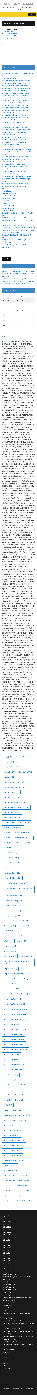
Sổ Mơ (4, 188)
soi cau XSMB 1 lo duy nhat (14, 1095)
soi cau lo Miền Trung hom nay (15, 1004)
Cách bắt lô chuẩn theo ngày (14, 787)
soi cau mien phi (10, 1080)
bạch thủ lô (9, 772)
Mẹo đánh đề (26, 956)
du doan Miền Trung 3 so (13, 827)
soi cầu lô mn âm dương (13, 1145)
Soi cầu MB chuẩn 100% (9, 1339)
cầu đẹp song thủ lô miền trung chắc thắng (15, 183)
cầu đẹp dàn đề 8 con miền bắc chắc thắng (15, 100)
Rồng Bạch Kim (10, 969)
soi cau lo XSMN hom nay (13, 1059)
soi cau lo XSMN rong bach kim (15, 1070)
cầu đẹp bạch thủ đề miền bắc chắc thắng (14, 85)
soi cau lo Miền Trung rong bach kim (17, 1014)
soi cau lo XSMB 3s (11, 1024)
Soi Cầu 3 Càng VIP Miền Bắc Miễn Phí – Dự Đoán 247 (18, 228)
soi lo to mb (9, 1181)
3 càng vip (9, 762)
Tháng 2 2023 (6, 1221)
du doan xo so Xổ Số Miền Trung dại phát (18, 843)
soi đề (7, 1186)
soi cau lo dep (26, 979)
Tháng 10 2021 (7, 1247)
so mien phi (21, 1186)
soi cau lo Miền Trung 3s (13, 999)
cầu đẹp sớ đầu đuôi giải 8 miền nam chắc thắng (16, 149)
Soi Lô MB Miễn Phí (8, 208)
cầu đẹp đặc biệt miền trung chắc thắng (14, 169)
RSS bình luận (7, 1368)
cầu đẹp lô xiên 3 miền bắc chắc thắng (13, 122)
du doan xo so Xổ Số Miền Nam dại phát (18, 837)
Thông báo (6, 1352)
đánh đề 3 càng (23, 1201)
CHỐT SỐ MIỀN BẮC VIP (9, 78)
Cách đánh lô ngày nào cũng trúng (16, 802)
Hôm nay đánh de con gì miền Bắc (16, 921)
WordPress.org (7, 1371)
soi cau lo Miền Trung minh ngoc (15, 1009)
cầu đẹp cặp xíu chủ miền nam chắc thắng (15, 139)
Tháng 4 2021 (6, 1263)
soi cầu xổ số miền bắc (12, 1170)
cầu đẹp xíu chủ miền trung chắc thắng (14, 186)
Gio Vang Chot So (7, 210)
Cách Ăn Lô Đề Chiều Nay (9, 193)
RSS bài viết (6, 1366)
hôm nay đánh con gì (12, 916)
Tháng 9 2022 (6, 1234)
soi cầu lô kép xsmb (12, 1135)
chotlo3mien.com (18, 4)
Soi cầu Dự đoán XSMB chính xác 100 (17, 1115)
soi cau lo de (9, 979)
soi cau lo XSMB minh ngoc (14, 1039)
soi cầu (8, 1105)
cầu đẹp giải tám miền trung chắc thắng (14, 171)
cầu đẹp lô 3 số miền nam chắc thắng (13, 147)
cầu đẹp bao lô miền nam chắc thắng (13, 137)
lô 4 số (7, 941)
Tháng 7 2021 (6, 1255)
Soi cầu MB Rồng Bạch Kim (14, 1160)
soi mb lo (24, 1181)
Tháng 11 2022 (7, 1229)
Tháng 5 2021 (6, 1260)
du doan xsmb (10, 848)
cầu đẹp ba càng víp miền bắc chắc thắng (14, 83)
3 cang (8, 757)
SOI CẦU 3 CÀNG (7, 242)
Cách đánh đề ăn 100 (12, 812)
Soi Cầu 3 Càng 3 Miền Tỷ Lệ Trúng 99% (14, 218)
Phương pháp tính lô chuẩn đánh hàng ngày (17, 962)
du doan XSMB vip (11, 858)
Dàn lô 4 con (9, 868)
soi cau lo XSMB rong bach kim (15, 1044)
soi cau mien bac (11, 1075)
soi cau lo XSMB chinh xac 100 (15, 1029)
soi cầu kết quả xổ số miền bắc (15, 1120)
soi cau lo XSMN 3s (11, 1054)
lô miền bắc (21, 941)
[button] (32, 14)
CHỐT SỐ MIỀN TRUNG (9, 161)
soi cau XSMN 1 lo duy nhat (14, 1100)
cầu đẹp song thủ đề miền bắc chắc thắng (14, 127)
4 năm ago (10, 38)
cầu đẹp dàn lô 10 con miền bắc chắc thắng (15, 105)
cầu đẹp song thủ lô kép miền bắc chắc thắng (16, 130)
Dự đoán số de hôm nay (13, 895)
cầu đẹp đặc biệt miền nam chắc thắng (14, 142)
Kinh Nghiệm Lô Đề (7, 191)
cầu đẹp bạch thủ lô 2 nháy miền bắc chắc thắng (16, 81)
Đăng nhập (6, 1363)
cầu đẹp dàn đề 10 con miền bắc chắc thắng (15, 103)
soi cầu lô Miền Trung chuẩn (14, 1140)
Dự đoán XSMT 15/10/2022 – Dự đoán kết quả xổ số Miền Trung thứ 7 (9, 33)
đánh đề (8, 1201)
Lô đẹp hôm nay (10, 946)
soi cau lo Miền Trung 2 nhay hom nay (17, 994)
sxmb (7, 1191)
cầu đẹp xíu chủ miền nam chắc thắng (13, 159)
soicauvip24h (10, 1090)
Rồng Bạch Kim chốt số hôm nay (15, 974)
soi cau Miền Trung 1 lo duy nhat (15, 1085)
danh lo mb (9, 822)
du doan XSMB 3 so (12, 853)
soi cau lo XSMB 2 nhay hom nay (16, 1019)
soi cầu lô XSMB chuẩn (13, 1150)
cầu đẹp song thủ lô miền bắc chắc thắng (14, 132)
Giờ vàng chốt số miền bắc (14, 911)
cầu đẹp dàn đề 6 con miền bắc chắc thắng (15, 98)
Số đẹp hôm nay (22, 1191)
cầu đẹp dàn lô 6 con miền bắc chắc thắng (15, 110)
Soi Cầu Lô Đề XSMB (8, 206)
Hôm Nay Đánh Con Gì (8, 196)
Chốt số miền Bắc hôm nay (14, 782)
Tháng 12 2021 (7, 1242)
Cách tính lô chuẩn (11, 792)
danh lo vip (24, 822)
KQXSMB (8, 931)
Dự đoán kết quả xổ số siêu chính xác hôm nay (18, 889)
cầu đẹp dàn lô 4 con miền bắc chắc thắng (15, 108)
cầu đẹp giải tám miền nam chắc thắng (14, 144)
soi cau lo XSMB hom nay (13, 1034)
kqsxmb (24, 926)
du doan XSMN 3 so (12, 863)
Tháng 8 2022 (6, 1237)
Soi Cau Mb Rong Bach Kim (10, 232)
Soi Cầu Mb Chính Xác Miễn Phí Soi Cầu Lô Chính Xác (18, 230)
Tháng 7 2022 (6, 1240)
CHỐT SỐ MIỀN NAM (8, 134)
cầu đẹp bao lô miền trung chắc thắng (13, 164)
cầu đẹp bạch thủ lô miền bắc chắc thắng (14, 90)
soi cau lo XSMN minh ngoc (14, 1064)
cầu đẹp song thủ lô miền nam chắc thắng (15, 157)
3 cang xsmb (22, 757)
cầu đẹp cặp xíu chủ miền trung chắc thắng (15, 166)
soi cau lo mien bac (11, 989)
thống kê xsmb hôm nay (13, 1196)
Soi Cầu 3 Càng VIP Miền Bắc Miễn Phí (13, 225)
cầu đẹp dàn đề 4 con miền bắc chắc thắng (15, 95)
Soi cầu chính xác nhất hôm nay (15, 1110)
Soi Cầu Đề (9, 1175)
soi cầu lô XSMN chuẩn (13, 1155)
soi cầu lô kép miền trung (13, 1130)
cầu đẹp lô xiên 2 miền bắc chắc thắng (13, 120)
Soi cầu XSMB (10, 1165)
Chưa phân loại (7, 1292)
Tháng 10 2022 (7, 1232)
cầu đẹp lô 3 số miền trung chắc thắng (13, 174)
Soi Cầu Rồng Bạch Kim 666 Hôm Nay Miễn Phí (16, 240)
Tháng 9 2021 (6, 1250)
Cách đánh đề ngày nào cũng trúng (16, 807)
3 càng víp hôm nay (11, 767)
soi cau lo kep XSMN (12, 984)
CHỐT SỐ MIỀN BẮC (8, 112)
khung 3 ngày (10, 926)
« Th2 (3, 336)
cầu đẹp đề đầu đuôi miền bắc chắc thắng (14, 115)
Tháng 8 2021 (6, 1253)
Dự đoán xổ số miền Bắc (13, 906)
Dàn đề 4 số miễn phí (12, 873)
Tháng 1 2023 (6, 1224)
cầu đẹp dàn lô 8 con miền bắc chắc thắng (15, 117)
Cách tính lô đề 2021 (12, 797)
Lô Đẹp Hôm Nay (7, 203)
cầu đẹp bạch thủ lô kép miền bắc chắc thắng (16, 88)
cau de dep (9, 777)
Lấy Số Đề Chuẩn (7, 201)
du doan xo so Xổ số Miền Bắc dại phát (17, 832)
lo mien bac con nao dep (13, 936)
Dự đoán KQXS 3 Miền (10, 29)
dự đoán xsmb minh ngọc (13, 901)
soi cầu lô (8, 1125)
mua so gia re (10, 956)
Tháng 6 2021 (6, 1258)
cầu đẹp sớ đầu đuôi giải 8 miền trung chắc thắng (17, 176)
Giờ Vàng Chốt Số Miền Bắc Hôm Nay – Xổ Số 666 (17, 1297)
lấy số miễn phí (10, 951)
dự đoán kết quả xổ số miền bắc (15, 883)
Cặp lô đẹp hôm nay (12, 817)
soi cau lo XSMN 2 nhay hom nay (16, 1049)
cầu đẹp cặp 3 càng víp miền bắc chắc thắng (15, 93)
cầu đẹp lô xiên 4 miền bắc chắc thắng (13, 125)
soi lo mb (23, 1175)
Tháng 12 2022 (7, 1227)
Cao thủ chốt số (25, 772)
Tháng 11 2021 (7, 1245)
